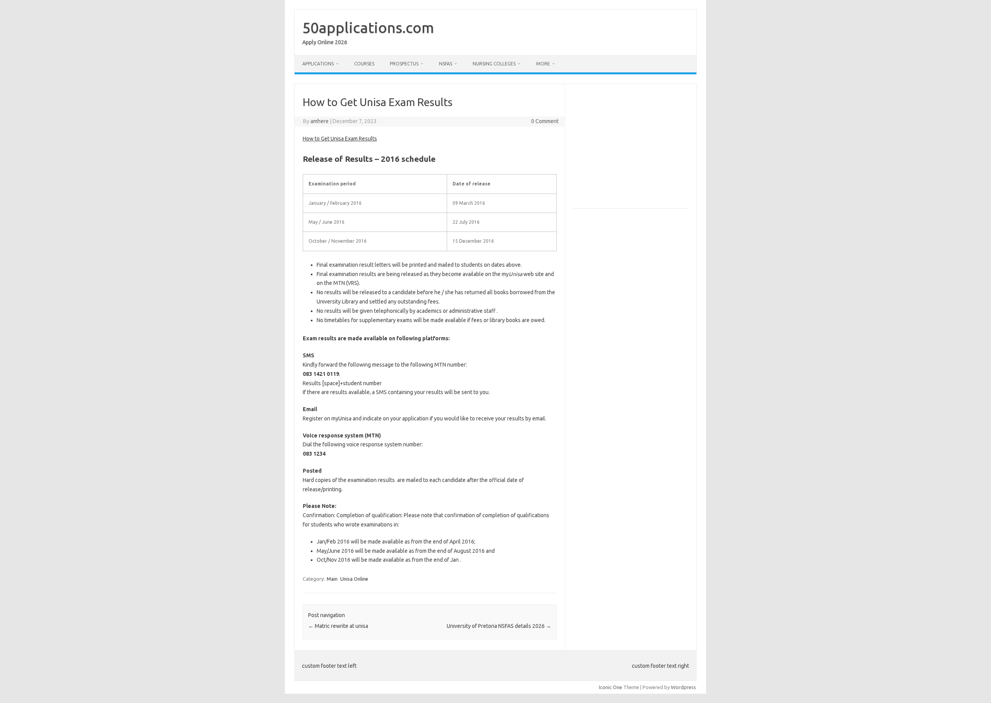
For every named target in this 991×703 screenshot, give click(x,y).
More (543, 63)
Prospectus (404, 63)
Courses (364, 63)
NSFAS (445, 63)
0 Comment (545, 121)
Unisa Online (354, 578)
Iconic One (610, 687)
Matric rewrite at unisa (338, 626)
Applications (318, 63)
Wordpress (683, 687)
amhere (319, 121)
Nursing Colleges (494, 63)
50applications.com (368, 27)
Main (332, 578)
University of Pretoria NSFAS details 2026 (499, 626)
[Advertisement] (638, 149)
